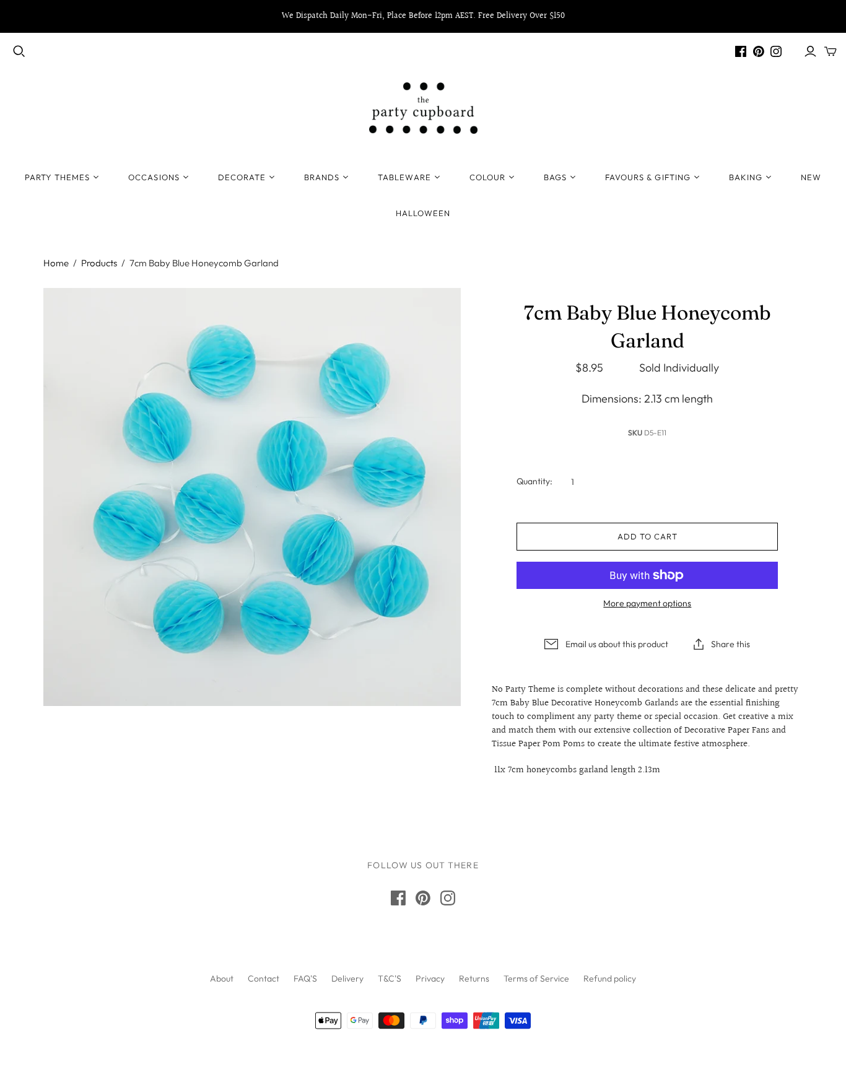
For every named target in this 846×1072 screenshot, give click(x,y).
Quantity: (534, 481)
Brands (321, 177)
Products (99, 263)
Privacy (430, 978)
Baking (745, 177)
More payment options (647, 603)
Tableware (404, 177)
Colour (487, 177)
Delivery (347, 978)
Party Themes (57, 177)
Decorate (242, 177)
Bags (555, 177)
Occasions (153, 177)
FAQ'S (305, 978)
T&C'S (389, 978)
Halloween (423, 213)
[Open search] (19, 51)
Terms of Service (536, 978)
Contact (263, 978)
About (221, 978)
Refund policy (609, 978)
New (811, 177)
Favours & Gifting (648, 177)
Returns (474, 978)
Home (56, 263)
